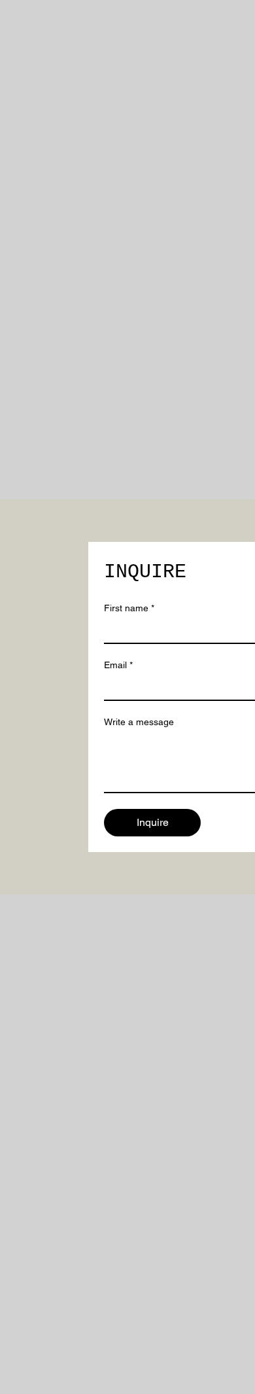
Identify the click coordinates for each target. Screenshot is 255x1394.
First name (129, 608)
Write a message (139, 722)
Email (118, 665)
